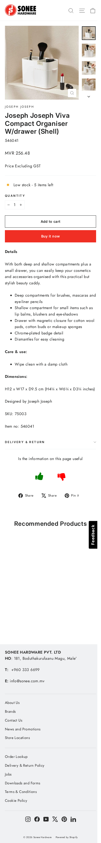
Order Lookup (16, 756)
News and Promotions (23, 729)
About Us (12, 702)
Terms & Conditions (21, 791)
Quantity (15, 196)
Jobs (8, 774)
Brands (10, 711)
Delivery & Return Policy (25, 765)
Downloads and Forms (22, 783)
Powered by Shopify (67, 837)
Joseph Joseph (19, 107)
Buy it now (50, 236)
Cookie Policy (16, 800)
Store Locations (17, 737)
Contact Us (13, 720)
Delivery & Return (25, 442)
